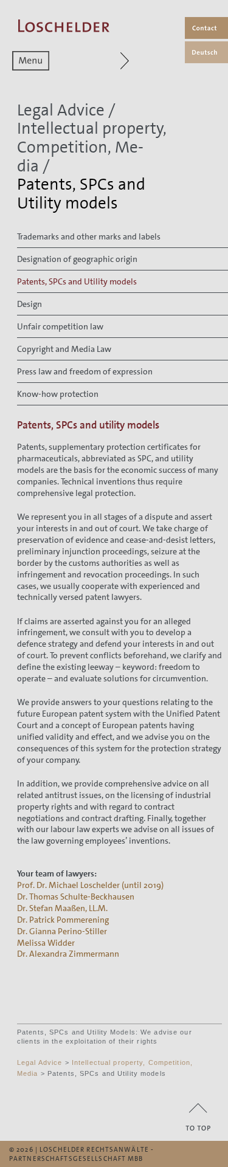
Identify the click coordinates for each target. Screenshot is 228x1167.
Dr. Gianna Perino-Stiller (62, 931)
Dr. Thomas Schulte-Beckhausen (75, 896)
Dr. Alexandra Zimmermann (68, 953)
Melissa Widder (46, 942)
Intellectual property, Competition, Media (92, 147)
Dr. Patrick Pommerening (63, 919)
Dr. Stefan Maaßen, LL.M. (62, 908)
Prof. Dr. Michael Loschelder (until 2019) (90, 885)
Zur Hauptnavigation (120, 61)
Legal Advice (61, 110)
